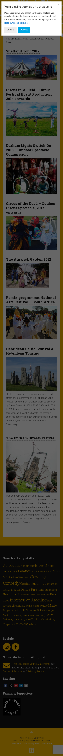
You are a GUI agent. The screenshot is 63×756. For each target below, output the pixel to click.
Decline (10, 29)
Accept (24, 29)
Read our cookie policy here (17, 23)
